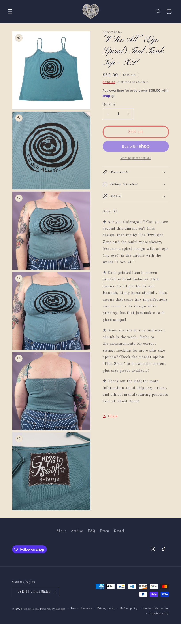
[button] (10, 11)
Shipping (109, 82)
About (61, 531)
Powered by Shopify (53, 609)
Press (104, 531)
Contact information (156, 608)
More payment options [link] (135, 158)
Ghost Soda (31, 609)
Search (119, 531)
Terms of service (81, 608)
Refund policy (129, 608)
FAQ (91, 531)
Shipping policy (159, 613)
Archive (77, 531)
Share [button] (112, 416)
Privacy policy (106, 608)
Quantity (109, 104)
